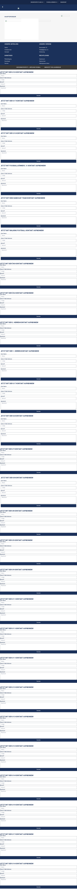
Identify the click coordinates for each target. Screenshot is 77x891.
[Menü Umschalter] (66, 7)
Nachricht (2, 86)
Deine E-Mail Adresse (5, 77)
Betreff (2, 82)
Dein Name (3, 73)
